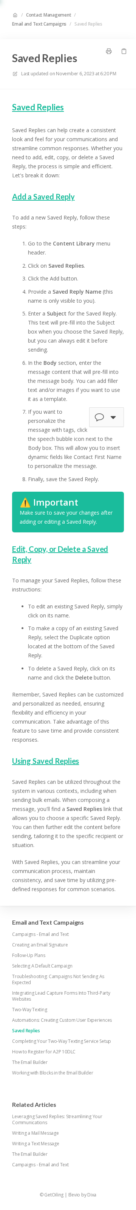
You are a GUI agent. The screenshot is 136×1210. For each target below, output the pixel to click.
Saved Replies (88, 24)
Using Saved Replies (45, 760)
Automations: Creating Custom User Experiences (62, 1020)
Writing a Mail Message (35, 1133)
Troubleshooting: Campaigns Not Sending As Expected (58, 980)
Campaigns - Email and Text (40, 934)
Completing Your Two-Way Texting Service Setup (61, 1041)
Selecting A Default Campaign (42, 966)
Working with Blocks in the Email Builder (52, 1073)
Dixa (91, 1195)
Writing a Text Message (35, 1144)
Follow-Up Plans (28, 955)
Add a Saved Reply (43, 196)
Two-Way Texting (29, 1010)
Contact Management (48, 15)
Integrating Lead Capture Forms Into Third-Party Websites (61, 996)
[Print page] (109, 51)
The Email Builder (30, 1062)
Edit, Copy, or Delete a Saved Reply (60, 554)
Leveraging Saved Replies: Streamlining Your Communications (57, 1120)
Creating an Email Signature (40, 945)
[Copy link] (124, 51)
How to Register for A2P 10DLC (44, 1052)
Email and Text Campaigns (39, 24)
